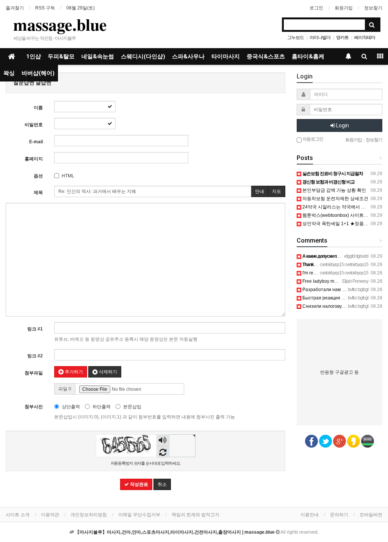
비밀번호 (34, 124)
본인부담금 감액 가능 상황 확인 (333, 190)
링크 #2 (35, 356)
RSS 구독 (45, 8)
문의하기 (339, 514)
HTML (68, 176)
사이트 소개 (18, 514)
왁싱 (9, 73)
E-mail (36, 141)
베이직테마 (364, 37)
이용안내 (309, 514)
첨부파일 (34, 373)
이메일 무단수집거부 (139, 514)
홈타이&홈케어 (311, 56)
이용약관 (50, 514)
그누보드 (295, 37)
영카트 (342, 37)
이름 (38, 107)
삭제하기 (107, 371)
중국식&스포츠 (266, 56)
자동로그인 (312, 139)
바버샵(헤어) (38, 73)
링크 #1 (35, 329)
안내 (259, 191)
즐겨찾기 (15, 8)
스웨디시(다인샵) (143, 56)
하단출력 (101, 406)
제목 (38, 192)
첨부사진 (34, 406)
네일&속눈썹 (97, 56)
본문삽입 (132, 406)
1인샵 (33, 56)
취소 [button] (162, 484)
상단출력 (71, 406)
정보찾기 (373, 8)
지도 (276, 191)
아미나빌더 (320, 37)
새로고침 (163, 452)
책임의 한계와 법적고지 (195, 514)
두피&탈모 (61, 56)
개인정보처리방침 (88, 514)
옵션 (38, 176)
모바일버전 (371, 514)
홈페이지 (34, 158)
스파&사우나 (188, 56)
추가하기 (73, 371)
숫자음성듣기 (162, 441)
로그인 (316, 8)
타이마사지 (225, 56)
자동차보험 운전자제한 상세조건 (334, 198)
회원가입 (344, 8)
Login (342, 125)
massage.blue (60, 24)
